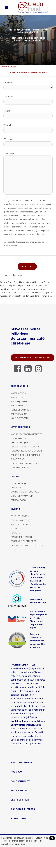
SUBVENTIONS (17, 459)
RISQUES (15, 528)
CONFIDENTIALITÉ (20, 781)
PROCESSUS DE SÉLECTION (24, 541)
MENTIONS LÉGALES (21, 762)
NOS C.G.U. (16, 771)
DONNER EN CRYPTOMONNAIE (25, 491)
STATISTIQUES (18, 818)
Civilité (7, 82)
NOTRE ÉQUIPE (18, 397)
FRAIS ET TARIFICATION (21, 537)
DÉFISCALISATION (19, 500)
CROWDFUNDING (19, 438)
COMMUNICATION (19, 467)
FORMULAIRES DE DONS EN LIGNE (26, 450)
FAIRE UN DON (17, 487)
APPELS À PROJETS (19, 442)
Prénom (8, 96)
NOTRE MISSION (18, 393)
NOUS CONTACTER (20, 418)
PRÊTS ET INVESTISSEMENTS (24, 463)
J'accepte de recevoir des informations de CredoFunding (24, 244)
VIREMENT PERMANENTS (22, 496)
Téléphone (8, 139)
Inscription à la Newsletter (32, 357)
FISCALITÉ (15, 532)
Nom (6, 110)
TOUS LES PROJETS (20, 483)
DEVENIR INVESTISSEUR (21, 520)
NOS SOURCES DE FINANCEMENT (26, 434)
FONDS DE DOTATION (21, 409)
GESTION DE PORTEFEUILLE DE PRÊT (27, 545)
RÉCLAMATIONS (19, 790)
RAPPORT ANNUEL (19, 414)
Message (8, 153)
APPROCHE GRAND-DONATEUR (25, 455)
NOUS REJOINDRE (19, 401)
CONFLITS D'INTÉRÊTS (23, 809)
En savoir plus (18, 844)
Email (7, 124)
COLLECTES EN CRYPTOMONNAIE (26, 446)
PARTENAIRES (17, 405)
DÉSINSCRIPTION (20, 800)
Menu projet (10, 66)
